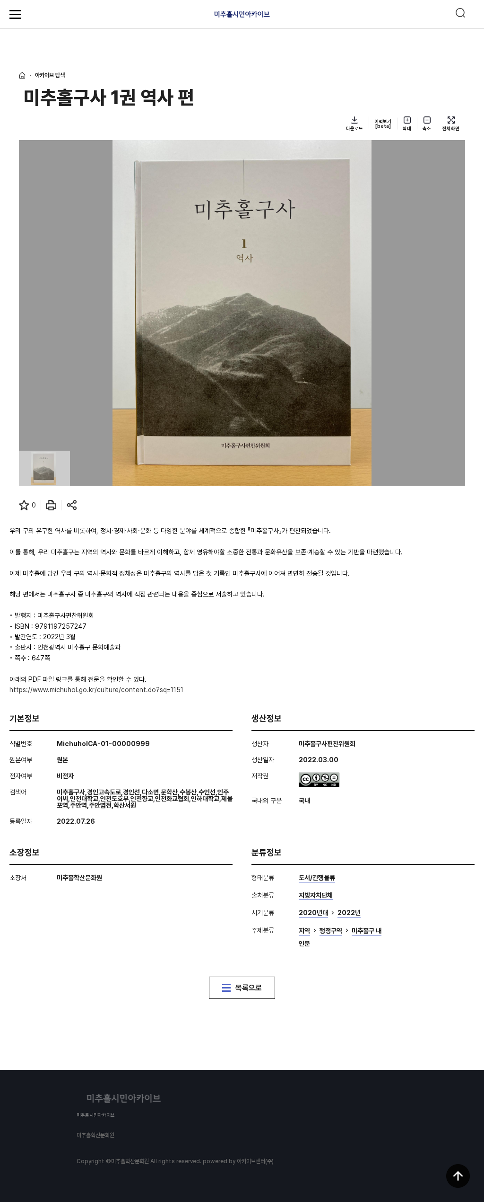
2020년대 (313, 913)
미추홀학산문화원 (95, 1135)
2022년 (349, 913)
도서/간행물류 (317, 877)
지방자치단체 (316, 895)
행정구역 (331, 931)
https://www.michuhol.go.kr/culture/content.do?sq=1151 (96, 690)
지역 (304, 931)
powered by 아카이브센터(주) (238, 1161)
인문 (304, 943)
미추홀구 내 (366, 931)
